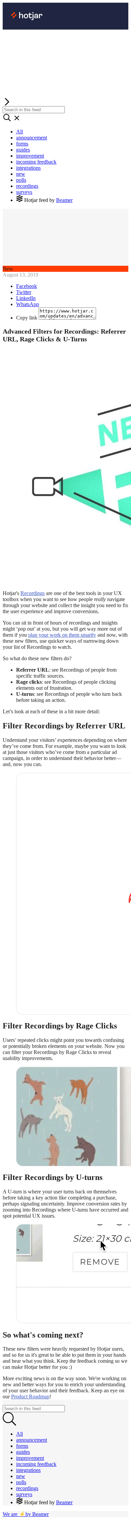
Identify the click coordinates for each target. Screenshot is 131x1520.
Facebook (26, 286)
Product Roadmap (30, 1396)
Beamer (64, 200)
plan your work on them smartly (62, 635)
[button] (65, 101)
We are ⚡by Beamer (26, 1514)
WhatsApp (27, 304)
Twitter (23, 292)
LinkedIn (26, 298)
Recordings (32, 593)
